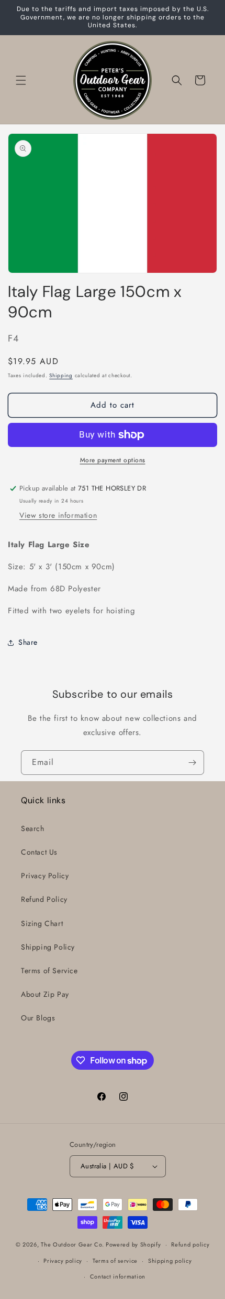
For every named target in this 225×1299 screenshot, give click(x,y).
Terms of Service (49, 970)
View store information (58, 515)
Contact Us (39, 852)
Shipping (61, 375)
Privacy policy (62, 1261)
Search (32, 828)
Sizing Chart (42, 923)
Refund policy (190, 1244)
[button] (20, 80)
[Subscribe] (192, 762)
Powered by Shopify (133, 1244)
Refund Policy (44, 899)
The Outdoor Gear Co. (72, 1244)
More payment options (112, 460)
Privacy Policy (45, 875)
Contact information (117, 1276)
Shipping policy (170, 1261)
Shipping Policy (48, 947)
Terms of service (115, 1261)
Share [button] (28, 642)
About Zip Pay (45, 994)
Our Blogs (38, 1018)
